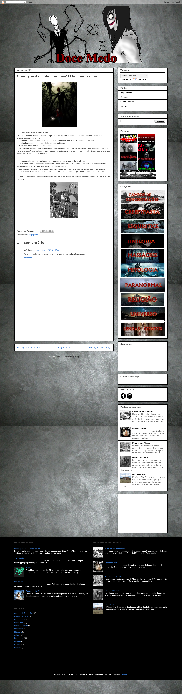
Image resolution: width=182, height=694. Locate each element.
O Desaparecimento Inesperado (27, 548)
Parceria (124, 106)
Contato (124, 97)
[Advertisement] (64, 321)
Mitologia (18, 632)
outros (16, 635)
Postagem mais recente (28, 347)
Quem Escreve (127, 102)
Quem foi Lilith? (32, 591)
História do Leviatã (140, 457)
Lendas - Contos (21, 626)
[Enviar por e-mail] (41, 231)
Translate (141, 79)
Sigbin (28, 568)
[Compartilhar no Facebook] (49, 231)
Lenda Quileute (139, 428)
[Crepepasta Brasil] (128, 142)
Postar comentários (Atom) (68, 357)
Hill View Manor (139, 474)
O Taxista (20, 558)
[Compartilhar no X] (47, 231)
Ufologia (17, 644)
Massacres (18, 629)
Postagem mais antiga (100, 347)
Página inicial (65, 347)
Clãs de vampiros (21, 616)
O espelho (18, 582)
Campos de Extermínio (23, 613)
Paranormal (19, 638)
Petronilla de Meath (141, 443)
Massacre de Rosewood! (143, 411)
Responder (27, 258)
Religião (17, 641)
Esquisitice (18, 622)
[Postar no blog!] (44, 231)
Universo (17, 648)
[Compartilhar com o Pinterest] (52, 231)
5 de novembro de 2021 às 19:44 (45, 250)
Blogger (124, 674)
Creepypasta (32, 235)
